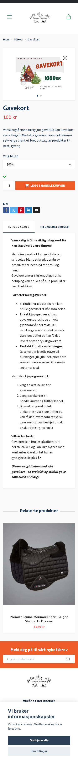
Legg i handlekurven (47, 185)
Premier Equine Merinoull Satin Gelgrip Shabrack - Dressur (39, 619)
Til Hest (18, 39)
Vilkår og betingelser (39, 701)
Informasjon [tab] (19, 226)
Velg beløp (10, 156)
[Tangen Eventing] (39, 17)
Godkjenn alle (39, 740)
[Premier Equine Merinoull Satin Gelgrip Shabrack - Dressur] (39, 567)
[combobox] (39, 164)
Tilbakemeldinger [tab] (54, 226)
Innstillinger (39, 751)
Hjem (6, 39)
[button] (37, 96)
